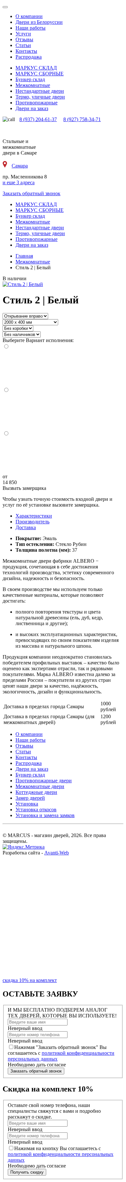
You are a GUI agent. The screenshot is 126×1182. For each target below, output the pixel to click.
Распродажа (29, 57)
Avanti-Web (56, 852)
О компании (29, 16)
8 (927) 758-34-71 (82, 119)
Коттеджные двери (36, 792)
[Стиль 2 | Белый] (23, 284)
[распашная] (63, 455)
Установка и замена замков (45, 815)
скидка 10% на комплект (30, 980)
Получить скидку (27, 1172)
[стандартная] (63, 368)
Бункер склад (30, 774)
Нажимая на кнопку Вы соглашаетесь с (60, 1154)
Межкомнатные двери (40, 786)
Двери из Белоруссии (39, 22)
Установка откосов (36, 809)
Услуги (23, 33)
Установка (27, 803)
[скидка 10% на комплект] (63, 974)
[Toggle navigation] (5, 7)
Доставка (26, 527)
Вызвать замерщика (24, 488)
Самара (20, 165)
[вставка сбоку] (63, 411)
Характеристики (34, 516)
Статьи (23, 45)
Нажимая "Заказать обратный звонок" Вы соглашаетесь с (61, 1053)
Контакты (26, 51)
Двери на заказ (32, 769)
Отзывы (24, 39)
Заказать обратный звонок (31, 193)
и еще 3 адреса (19, 182)
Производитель (32, 521)
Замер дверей (30, 798)
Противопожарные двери (44, 780)
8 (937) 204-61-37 (38, 119)
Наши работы (31, 28)
